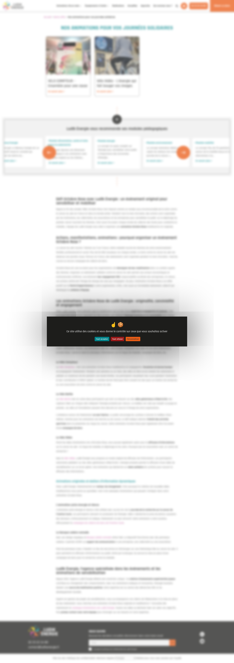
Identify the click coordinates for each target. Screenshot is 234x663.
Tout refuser (117, 339)
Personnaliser (133, 339)
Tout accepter (102, 339)
